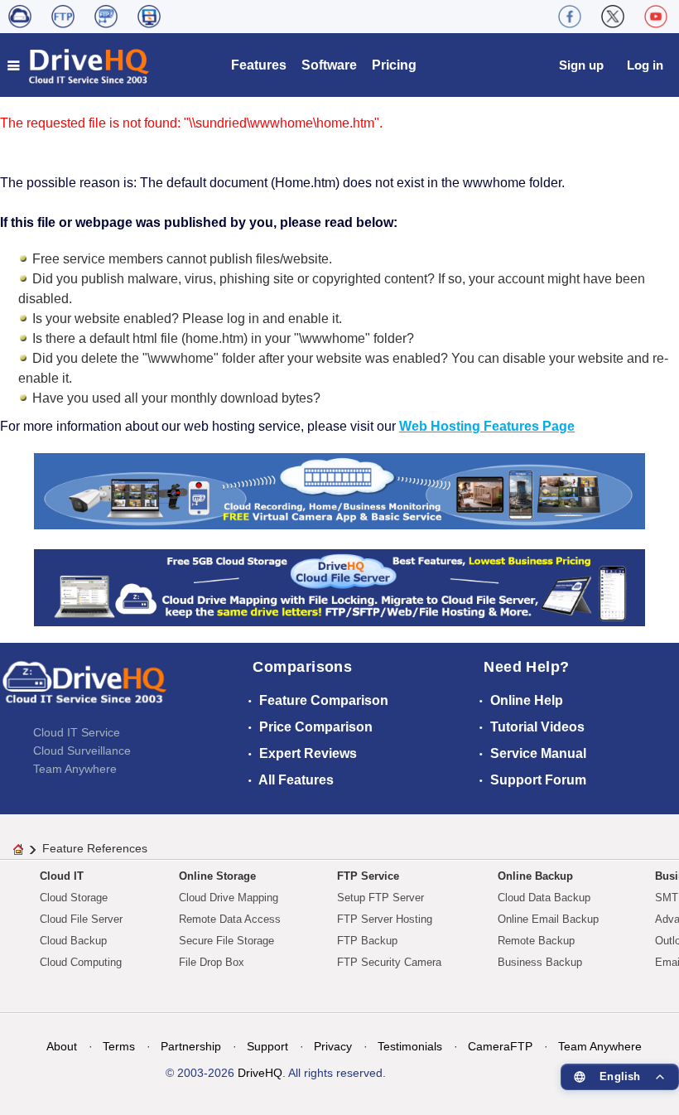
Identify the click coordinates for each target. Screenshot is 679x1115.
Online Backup (535, 876)
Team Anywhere (75, 768)
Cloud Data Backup (544, 897)
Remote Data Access (230, 919)
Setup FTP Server (380, 897)
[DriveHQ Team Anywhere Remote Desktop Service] (149, 16)
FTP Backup (367, 940)
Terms (119, 1046)
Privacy (333, 1046)
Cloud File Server (81, 919)
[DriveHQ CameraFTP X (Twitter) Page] (613, 16)
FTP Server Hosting (384, 919)
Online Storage (217, 876)
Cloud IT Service (76, 732)
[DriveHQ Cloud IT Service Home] (79, 65)
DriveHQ (260, 1072)
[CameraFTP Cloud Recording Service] (106, 16)
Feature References (94, 848)
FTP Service (368, 876)
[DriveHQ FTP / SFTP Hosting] (63, 16)
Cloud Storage (74, 897)
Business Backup (540, 962)
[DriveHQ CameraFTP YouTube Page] (656, 16)
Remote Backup (536, 940)
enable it (313, 318)
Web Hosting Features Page (487, 426)
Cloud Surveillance (82, 750)
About (61, 1046)
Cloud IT (62, 876)
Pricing (394, 65)
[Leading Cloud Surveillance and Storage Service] (339, 490)
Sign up (581, 65)
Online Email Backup (548, 919)
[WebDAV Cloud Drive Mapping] (20, 16)
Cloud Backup (73, 940)
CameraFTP (500, 1046)
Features (259, 65)
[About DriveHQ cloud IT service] (84, 690)
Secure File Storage (226, 940)
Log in (645, 65)
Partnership (191, 1046)
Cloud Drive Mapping (228, 897)
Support (267, 1046)
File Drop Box (211, 962)
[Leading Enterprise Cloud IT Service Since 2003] (339, 587)
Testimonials (410, 1046)
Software (329, 65)
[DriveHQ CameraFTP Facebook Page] (570, 16)
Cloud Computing (81, 962)
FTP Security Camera (389, 962)
